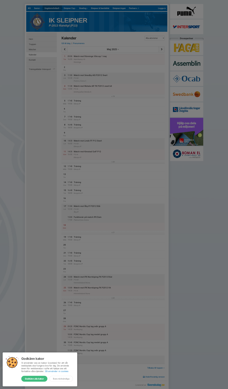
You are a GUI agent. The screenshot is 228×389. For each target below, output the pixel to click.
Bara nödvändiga (61, 378)
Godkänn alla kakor (34, 378)
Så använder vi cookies (56, 371)
